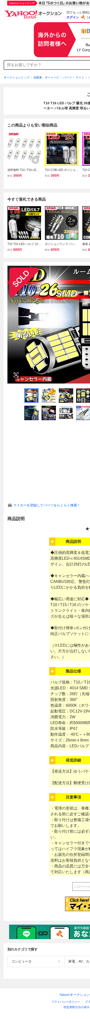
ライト (80, 77)
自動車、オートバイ (46, 77)
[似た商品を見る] (16, 375)
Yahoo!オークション (74, 995)
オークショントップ (17, 77)
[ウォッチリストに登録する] (35, 160)
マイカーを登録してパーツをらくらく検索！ (46, 505)
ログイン (72, 17)
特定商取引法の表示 (77, 1007)
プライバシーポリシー (65, 1002)
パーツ (67, 77)
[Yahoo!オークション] (34, 12)
